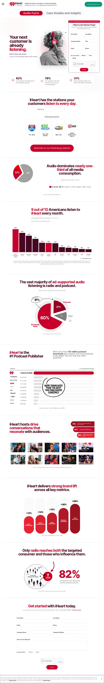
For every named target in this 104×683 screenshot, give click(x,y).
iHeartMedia (16, 4)
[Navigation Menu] (3, 4)
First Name (74, 34)
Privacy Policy (46, 680)
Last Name (88, 34)
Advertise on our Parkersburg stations (52, 148)
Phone (87, 48)
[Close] (101, 679)
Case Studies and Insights (63, 13)
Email (72, 48)
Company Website (58, 632)
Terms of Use (12, 680)
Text (90, 55)
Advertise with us (93, 4)
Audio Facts (31, 13)
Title (86, 41)
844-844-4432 (76, 610)
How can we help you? (23, 639)
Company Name (75, 41)
